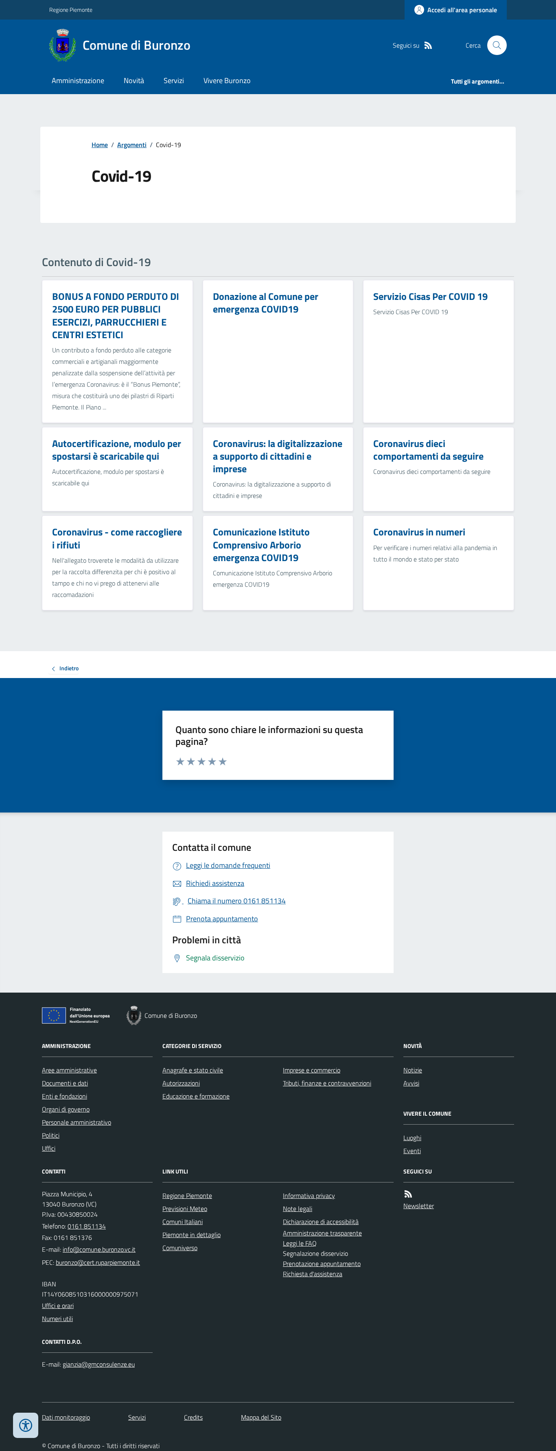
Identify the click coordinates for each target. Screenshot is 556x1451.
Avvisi (411, 1083)
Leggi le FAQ (300, 1243)
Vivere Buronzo (227, 80)
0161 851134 (87, 1226)
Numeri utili (57, 1318)
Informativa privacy (309, 1195)
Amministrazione (78, 80)
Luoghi (412, 1138)
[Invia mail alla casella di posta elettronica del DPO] (99, 1364)
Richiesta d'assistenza (312, 1274)
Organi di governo (66, 1109)
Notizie (412, 1070)
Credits (193, 1417)
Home (100, 145)
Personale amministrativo (76, 1122)
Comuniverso (179, 1248)
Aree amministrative (69, 1070)
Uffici (48, 1148)
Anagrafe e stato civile (192, 1070)
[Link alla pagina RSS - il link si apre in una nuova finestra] (428, 45)
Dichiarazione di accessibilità (321, 1221)
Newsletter (418, 1206)
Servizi (174, 80)
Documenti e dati (65, 1083)
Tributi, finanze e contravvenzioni (327, 1083)
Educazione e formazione (196, 1096)
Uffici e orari (58, 1305)
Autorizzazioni (181, 1083)
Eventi (412, 1151)
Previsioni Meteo (184, 1208)
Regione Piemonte (70, 9)
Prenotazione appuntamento (322, 1263)
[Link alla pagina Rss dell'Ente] (408, 1194)
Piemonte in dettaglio (191, 1235)
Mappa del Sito (261, 1417)
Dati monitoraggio (66, 1417)
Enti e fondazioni (64, 1096)
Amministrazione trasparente (322, 1233)
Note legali (297, 1208)
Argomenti (132, 145)
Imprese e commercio (311, 1070)
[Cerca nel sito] (494, 45)
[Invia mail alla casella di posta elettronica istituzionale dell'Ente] (99, 1249)
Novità (134, 80)
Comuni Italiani (182, 1221)
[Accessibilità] (25, 1425)
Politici (50, 1135)
